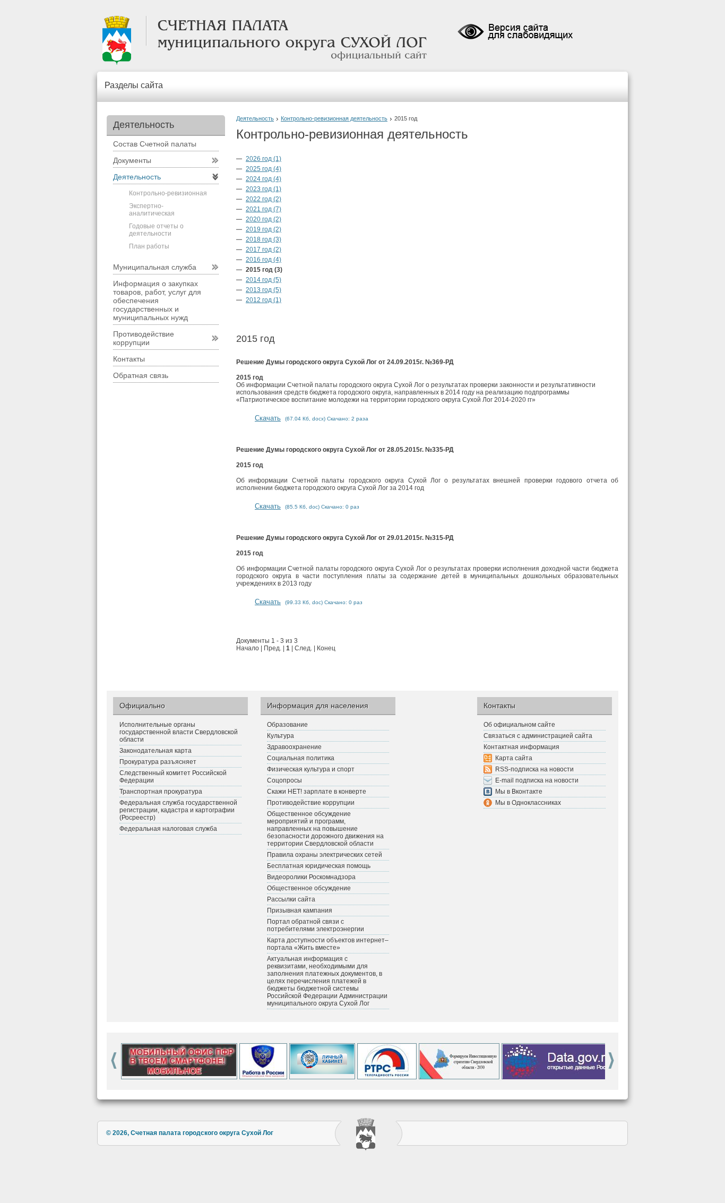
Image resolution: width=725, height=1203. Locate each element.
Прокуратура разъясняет (157, 762)
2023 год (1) (263, 189)
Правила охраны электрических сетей (324, 854)
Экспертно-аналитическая (152, 209)
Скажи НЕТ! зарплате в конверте (316, 791)
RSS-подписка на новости (534, 769)
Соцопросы (284, 780)
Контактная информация (521, 747)
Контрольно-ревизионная (168, 193)
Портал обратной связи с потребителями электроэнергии (315, 925)
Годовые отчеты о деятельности (156, 229)
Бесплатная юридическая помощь (318, 866)
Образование (287, 724)
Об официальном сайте (519, 724)
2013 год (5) (263, 290)
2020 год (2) (263, 219)
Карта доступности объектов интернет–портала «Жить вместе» (328, 943)
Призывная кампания (299, 910)
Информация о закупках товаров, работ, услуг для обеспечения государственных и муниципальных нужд (157, 300)
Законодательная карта (155, 750)
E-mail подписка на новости (537, 780)
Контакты (129, 359)
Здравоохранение (294, 747)
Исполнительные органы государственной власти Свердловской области (178, 732)
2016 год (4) (263, 259)
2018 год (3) (263, 239)
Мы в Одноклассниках (528, 802)
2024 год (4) (263, 179)
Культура (280, 736)
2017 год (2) (263, 249)
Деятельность (255, 118)
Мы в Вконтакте (518, 791)
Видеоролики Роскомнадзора (311, 877)
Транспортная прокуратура (160, 791)
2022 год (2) (263, 199)
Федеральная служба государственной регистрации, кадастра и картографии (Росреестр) (178, 810)
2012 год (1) (263, 300)
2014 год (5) (263, 279)
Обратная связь (140, 375)
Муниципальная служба (154, 267)
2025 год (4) (263, 169)
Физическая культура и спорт (311, 769)
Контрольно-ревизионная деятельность (334, 118)
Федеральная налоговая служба (168, 828)
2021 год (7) (263, 209)
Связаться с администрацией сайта (538, 736)
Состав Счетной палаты (154, 144)
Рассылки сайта (291, 899)
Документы (132, 160)
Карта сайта (513, 758)
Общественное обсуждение (309, 888)
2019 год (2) (263, 229)
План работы (149, 246)
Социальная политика (300, 758)
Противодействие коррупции (143, 338)
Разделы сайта (134, 85)
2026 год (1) (263, 158)
